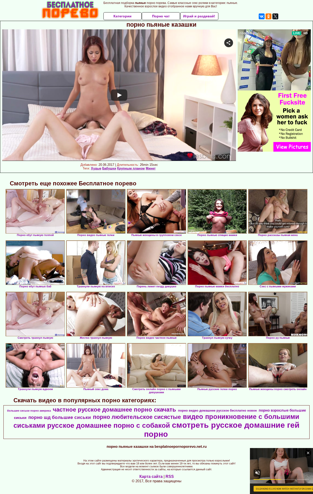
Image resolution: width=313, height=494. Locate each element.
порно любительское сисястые (137, 417)
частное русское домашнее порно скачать (114, 409)
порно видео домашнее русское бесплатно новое (217, 410)
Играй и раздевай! (199, 16)
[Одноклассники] (268, 16)
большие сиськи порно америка (29, 410)
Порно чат (161, 16)
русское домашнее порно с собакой (108, 425)
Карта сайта (151, 476)
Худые (96, 168)
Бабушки (109, 168)
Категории (122, 16)
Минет (151, 168)
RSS (170, 476)
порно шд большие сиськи (59, 417)
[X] (275, 16)
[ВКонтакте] (262, 16)
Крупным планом (131, 168)
